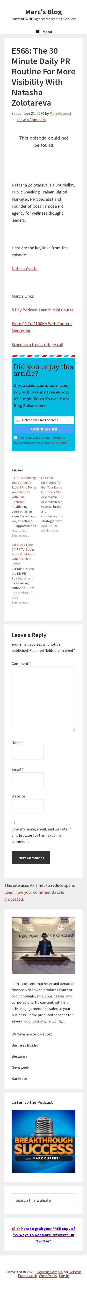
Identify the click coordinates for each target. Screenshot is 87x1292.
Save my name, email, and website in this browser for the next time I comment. (42, 835)
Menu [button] (47, 31)
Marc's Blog (43, 11)
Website (18, 796)
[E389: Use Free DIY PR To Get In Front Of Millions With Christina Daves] (26, 573)
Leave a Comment (31, 119)
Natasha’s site (24, 268)
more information (56, 442)
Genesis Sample (50, 1271)
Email (18, 769)
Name (18, 742)
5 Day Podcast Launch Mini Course (42, 310)
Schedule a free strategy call (37, 344)
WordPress (48, 1275)
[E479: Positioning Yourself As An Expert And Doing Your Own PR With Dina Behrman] (26, 506)
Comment (21, 663)
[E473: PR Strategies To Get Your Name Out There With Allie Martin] (56, 504)
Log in (64, 1275)
